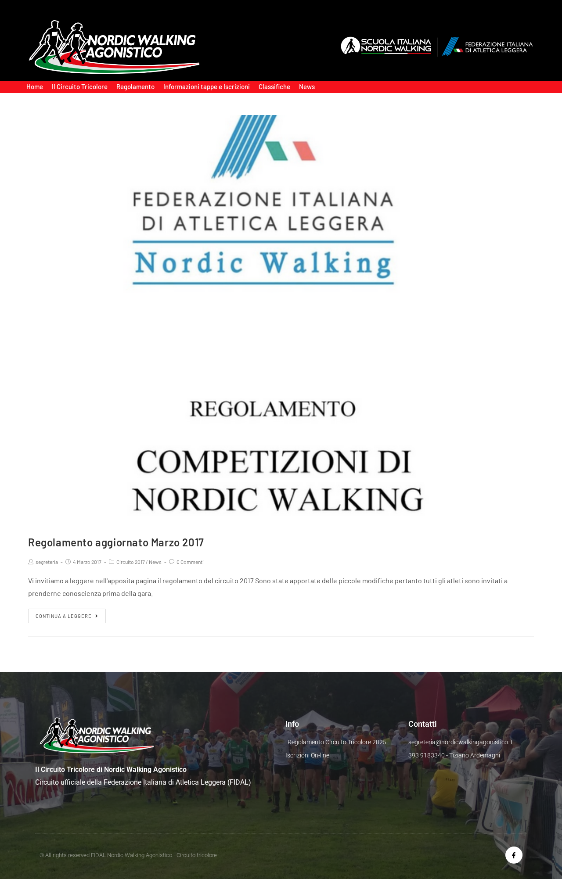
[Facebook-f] (513, 855)
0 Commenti (190, 562)
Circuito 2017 (130, 562)
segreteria (47, 562)
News (307, 86)
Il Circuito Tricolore (80, 86)
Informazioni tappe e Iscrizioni (206, 86)
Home (34, 86)
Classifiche (274, 86)
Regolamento (135, 86)
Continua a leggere (64, 616)
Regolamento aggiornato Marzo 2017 (116, 542)
